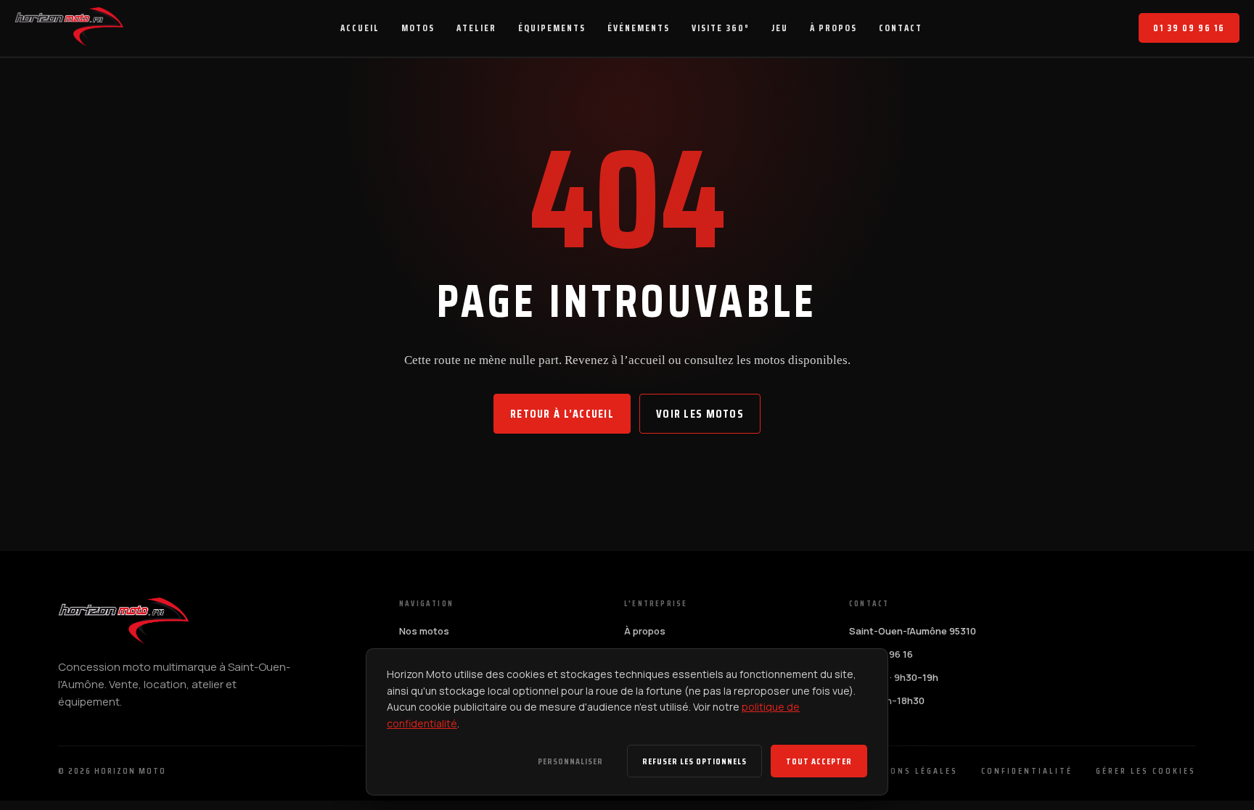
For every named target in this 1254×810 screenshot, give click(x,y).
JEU (779, 28)
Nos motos (424, 630)
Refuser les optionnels (694, 761)
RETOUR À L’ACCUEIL (562, 414)
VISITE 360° (721, 28)
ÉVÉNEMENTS (638, 28)
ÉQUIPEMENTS (552, 28)
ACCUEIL (360, 28)
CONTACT (900, 28)
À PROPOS (833, 28)
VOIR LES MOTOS (700, 414)
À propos (644, 630)
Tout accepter (819, 761)
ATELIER (476, 28)
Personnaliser (570, 761)
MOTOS (418, 28)
